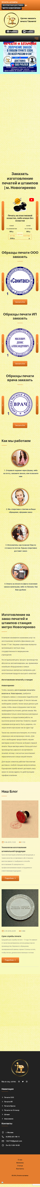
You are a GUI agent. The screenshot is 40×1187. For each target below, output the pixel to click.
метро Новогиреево (12, 8)
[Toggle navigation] (36, 38)
